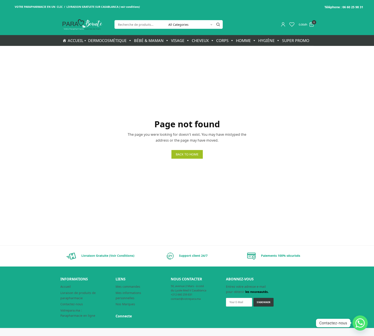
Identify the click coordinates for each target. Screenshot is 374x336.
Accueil (65, 286)
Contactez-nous (71, 304)
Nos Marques (125, 304)
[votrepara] (82, 24)
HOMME (243, 40)
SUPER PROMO (295, 40)
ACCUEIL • (77, 40)
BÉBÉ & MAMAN (149, 40)
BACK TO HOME (187, 154)
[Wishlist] (291, 24)
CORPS (222, 40)
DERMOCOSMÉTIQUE (107, 40)
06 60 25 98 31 (352, 7)
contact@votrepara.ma (186, 299)
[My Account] (283, 24)
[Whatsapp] (360, 323)
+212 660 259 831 (181, 294)
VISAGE (177, 40)
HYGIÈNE (266, 40)
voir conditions (130, 7)
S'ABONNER (263, 302)
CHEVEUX (200, 40)
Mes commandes (128, 286)
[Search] (218, 24)
